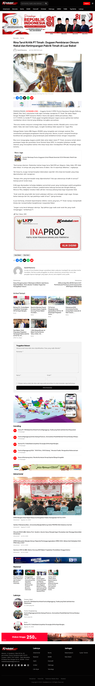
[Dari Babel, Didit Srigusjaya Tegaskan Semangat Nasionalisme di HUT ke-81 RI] (21, 327)
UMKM (59, 9)
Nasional (35, 657)
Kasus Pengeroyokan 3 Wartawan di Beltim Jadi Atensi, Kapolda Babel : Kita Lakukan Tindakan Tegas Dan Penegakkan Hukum (31, 284)
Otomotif (35, 9)
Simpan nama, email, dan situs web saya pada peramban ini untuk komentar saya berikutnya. (46, 383)
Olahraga (51, 9)
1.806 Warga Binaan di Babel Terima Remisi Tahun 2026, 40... (38, 332)
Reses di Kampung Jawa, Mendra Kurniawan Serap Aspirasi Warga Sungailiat (41, 457)
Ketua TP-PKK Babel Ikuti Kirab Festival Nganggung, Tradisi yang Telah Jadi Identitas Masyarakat (47, 430)
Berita (22, 9)
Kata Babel (68, 657)
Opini (34, 661)
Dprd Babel (18, 255)
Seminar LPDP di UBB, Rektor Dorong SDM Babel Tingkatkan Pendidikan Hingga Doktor (41, 550)
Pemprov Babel (28, 599)
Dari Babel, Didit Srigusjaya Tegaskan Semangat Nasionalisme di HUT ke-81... (21, 332)
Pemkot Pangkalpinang (30, 611)
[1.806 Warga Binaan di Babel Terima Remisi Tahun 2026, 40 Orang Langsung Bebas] (39, 327)
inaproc (87, 3)
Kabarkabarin (69, 653)
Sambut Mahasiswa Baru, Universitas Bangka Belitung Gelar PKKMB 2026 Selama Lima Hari (42, 525)
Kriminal (43, 9)
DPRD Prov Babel (17, 338)
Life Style (36, 669)
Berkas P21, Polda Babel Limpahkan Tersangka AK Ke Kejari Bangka (21, 309)
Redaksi (63, 679)
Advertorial (6, 9)
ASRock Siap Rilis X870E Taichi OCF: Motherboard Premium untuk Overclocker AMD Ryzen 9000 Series (68, 284)
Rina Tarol (26, 255)
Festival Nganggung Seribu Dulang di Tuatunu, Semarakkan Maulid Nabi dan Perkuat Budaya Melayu (48, 436)
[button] (31, 97)
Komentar (19, 352)
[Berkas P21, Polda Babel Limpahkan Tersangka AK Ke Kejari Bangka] (21, 304)
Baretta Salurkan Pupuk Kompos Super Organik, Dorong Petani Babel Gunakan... (39, 309)
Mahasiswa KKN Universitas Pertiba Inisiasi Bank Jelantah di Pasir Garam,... (73, 309)
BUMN (28, 9)
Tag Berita (73, 9)
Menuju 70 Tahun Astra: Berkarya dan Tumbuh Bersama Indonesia (18, 580)
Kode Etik (40, 679)
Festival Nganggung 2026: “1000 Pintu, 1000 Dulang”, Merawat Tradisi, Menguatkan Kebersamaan (48, 450)
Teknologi (51, 669)
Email (49, 375)
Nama (18, 375)
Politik (65, 9)
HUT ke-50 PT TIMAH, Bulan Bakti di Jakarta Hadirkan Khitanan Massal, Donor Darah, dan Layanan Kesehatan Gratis (53, 583)
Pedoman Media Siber (52, 679)
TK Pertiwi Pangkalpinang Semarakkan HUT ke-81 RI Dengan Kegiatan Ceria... (55, 310)
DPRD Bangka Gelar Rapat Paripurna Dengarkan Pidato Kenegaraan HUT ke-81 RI (39, 517)
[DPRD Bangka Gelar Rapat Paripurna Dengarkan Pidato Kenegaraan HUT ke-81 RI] (47, 515)
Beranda (15, 9)
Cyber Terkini (84, 653)
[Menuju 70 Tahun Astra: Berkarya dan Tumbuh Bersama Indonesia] (18, 575)
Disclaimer (32, 679)
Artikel (35, 665)
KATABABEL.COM (32, 111)
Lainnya (81, 9)
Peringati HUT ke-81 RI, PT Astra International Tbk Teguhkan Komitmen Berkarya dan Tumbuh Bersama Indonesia (30, 583)
